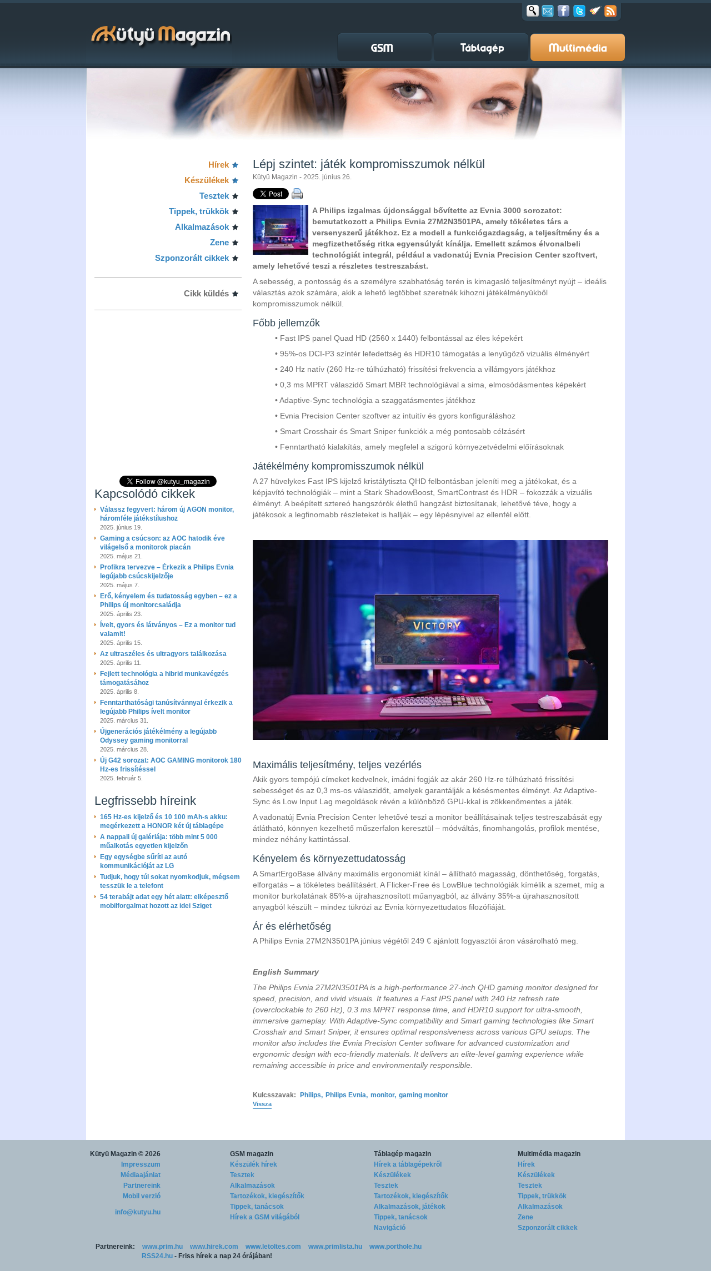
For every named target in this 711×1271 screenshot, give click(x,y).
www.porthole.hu (395, 1246)
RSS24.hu (157, 1256)
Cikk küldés (206, 293)
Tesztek (214, 195)
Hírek (218, 164)
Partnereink (142, 1185)
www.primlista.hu (335, 1246)
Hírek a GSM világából (264, 1217)
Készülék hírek (253, 1164)
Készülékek (206, 180)
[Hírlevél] (548, 10)
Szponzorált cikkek (192, 258)
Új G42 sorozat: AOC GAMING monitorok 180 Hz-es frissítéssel (171, 764)
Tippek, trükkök (199, 211)
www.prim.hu (162, 1246)
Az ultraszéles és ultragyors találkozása (163, 654)
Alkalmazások (202, 226)
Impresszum (141, 1164)
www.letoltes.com (273, 1246)
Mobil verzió (142, 1196)
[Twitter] (579, 10)
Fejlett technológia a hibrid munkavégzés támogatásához (164, 678)
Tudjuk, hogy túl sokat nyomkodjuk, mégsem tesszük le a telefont (170, 881)
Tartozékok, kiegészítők (267, 1196)
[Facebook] (563, 10)
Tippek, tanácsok (257, 1207)
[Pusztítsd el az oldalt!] (595, 10)
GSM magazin (251, 1154)
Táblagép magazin (402, 1154)
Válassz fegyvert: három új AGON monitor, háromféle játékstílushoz (167, 514)
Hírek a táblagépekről (408, 1164)
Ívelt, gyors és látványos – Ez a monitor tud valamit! (168, 629)
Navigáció (389, 1228)
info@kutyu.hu (138, 1212)
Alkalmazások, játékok (409, 1207)
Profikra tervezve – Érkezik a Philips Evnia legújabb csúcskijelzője (167, 571)
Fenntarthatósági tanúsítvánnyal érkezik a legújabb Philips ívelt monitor (166, 707)
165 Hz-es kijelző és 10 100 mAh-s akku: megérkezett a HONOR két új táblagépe (164, 821)
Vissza (262, 1104)
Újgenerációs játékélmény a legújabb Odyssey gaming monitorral (158, 736)
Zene (219, 242)
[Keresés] (533, 10)
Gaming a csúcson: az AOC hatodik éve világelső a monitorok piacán (162, 542)
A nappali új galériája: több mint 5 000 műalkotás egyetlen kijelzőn (159, 841)
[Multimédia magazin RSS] (610, 10)
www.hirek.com (214, 1246)
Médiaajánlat (141, 1175)
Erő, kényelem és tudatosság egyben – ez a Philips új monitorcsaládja (168, 600)
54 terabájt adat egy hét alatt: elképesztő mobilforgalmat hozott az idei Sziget (164, 901)
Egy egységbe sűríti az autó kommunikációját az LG (143, 861)
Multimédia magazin (549, 1154)
